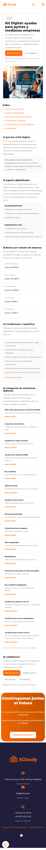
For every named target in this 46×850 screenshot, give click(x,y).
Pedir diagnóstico (14, 53)
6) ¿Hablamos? (10, 128)
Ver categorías (31, 53)
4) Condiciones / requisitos (15, 120)
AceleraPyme (12, 648)
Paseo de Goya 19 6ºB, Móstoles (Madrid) (23, 779)
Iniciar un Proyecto (23, 734)
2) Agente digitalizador (14, 113)
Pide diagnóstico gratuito (13, 377)
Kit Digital (9, 141)
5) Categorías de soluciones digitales (20, 124)
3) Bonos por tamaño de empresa (18, 117)
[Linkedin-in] (21, 835)
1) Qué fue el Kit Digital (14, 109)
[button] (5, 844)
